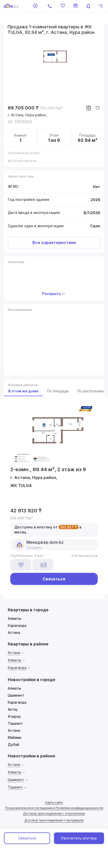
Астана (14, 632)
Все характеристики (54, 242)
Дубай (13, 744)
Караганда (17, 625)
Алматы (14, 618)
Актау (13, 709)
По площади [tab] (58, 391)
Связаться (27, 838)
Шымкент (16, 695)
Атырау (14, 716)
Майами (14, 737)
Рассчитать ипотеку (79, 838)
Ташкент (15, 723)
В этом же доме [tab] (23, 391)
